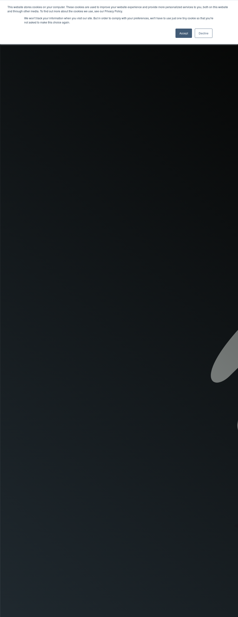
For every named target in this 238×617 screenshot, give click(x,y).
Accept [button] (183, 33)
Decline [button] (203, 33)
